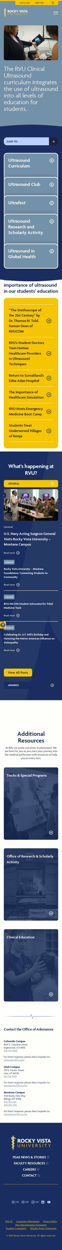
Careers (29, 1169)
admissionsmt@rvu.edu (15, 1114)
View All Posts (18, 672)
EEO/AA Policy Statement (43, 1228)
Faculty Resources (29, 1163)
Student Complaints (16, 1228)
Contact (29, 1175)
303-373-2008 (10, 1050)
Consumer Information (27, 1221)
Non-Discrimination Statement (31, 1224)
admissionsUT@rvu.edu (15, 1085)
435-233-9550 (10, 1076)
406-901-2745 (10, 1104)
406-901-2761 (10, 1101)
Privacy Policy (50, 1221)
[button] (55, 13)
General (13, 483)
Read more (9, 552)
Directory (39, 3)
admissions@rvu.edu (14, 1059)
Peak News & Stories (29, 1157)
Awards (13, 685)
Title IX (8, 1221)
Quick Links (25, 3)
